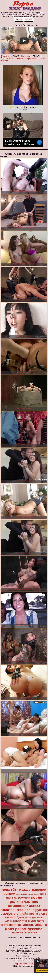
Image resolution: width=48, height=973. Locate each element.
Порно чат (28, 19)
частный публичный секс (20, 920)
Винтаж (20, 58)
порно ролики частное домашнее (25, 901)
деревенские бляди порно (24, 932)
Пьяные (10, 58)
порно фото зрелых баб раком (27, 894)
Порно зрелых (32, 58)
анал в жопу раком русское (26, 927)
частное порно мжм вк (34, 917)
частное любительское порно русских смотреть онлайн (24, 909)
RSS (31, 964)
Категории (19, 19)
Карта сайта (21, 964)
